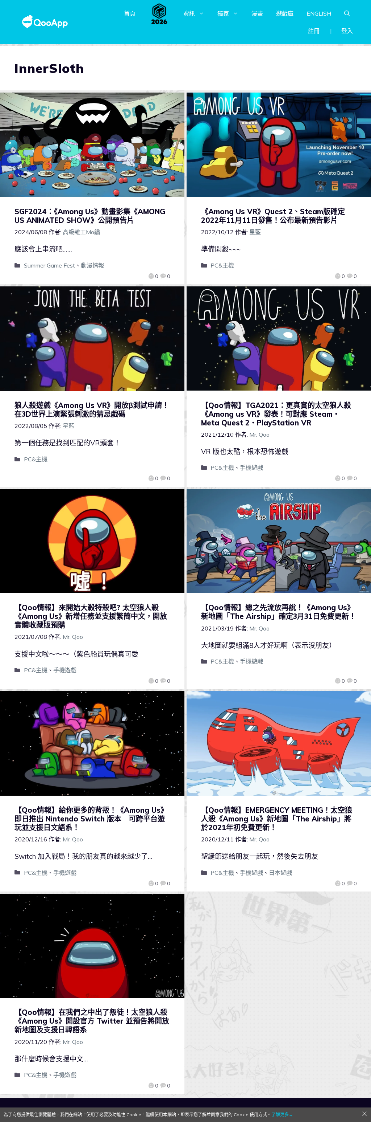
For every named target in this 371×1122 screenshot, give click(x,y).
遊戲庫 (284, 13)
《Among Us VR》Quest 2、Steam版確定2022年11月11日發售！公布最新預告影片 (273, 216)
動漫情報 (92, 265)
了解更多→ (282, 1114)
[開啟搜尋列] (347, 13)
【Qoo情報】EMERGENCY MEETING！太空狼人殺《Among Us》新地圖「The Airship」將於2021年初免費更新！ (276, 818)
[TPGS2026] (159, 13)
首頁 (130, 13)
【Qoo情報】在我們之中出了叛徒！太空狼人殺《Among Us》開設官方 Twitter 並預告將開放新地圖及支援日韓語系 (91, 1021)
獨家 (223, 13)
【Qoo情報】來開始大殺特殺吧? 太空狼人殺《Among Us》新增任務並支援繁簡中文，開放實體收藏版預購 (90, 616)
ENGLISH (319, 13)
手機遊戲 (251, 467)
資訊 (189, 13)
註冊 (314, 30)
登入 (347, 30)
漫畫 (257, 13)
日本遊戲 (280, 872)
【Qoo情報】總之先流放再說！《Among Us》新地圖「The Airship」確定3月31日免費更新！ (278, 612)
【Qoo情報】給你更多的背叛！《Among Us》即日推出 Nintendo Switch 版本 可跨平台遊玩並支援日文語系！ (91, 818)
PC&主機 (222, 265)
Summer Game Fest (49, 265)
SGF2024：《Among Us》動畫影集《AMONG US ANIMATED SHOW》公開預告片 (89, 216)
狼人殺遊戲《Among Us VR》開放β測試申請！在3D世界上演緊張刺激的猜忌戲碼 (91, 410)
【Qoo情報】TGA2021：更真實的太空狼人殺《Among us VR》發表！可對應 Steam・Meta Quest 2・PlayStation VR (276, 414)
